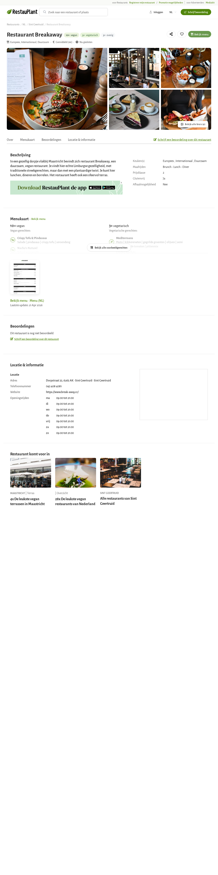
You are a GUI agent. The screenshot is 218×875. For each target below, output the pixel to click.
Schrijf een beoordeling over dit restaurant (184, 139)
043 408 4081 (54, 386)
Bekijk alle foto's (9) (195, 124)
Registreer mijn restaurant (142, 2)
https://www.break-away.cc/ (62, 392)
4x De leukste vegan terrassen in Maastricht (27, 501)
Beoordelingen (51, 139)
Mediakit (210, 2)
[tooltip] (171, 34)
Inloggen (158, 12)
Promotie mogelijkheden (171, 2)
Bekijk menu (201, 34)
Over (10, 139)
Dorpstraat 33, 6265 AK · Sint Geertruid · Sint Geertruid (78, 380)
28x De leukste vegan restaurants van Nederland (75, 501)
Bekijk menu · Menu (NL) (27, 300)
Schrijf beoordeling (198, 12)
